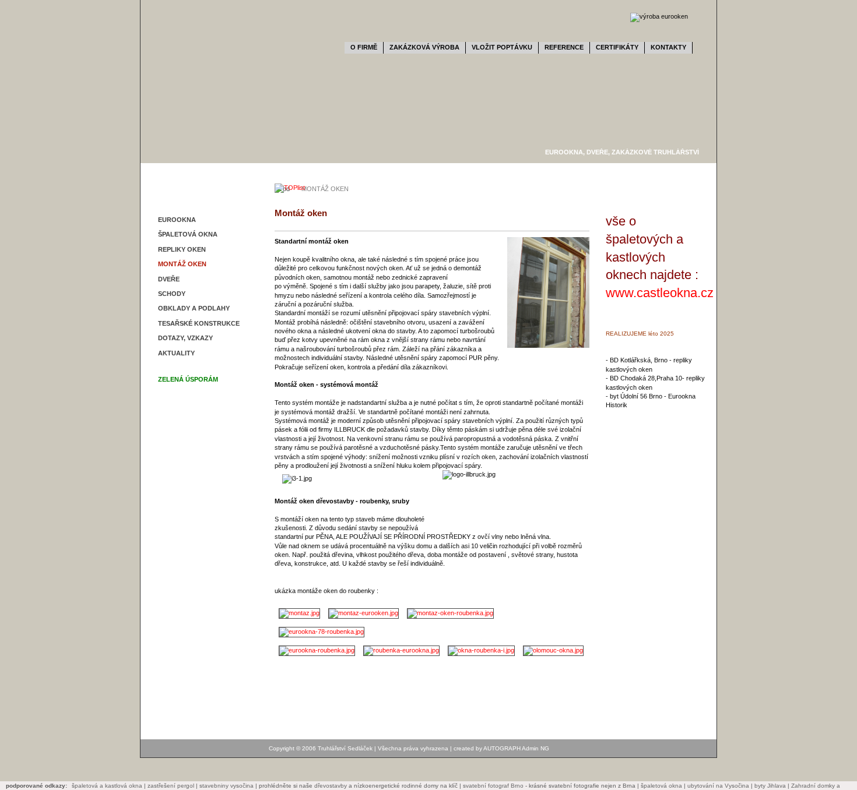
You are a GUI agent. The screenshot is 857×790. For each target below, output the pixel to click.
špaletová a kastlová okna (107, 785)
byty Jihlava (770, 785)
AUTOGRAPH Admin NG (516, 748)
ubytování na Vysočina (718, 785)
